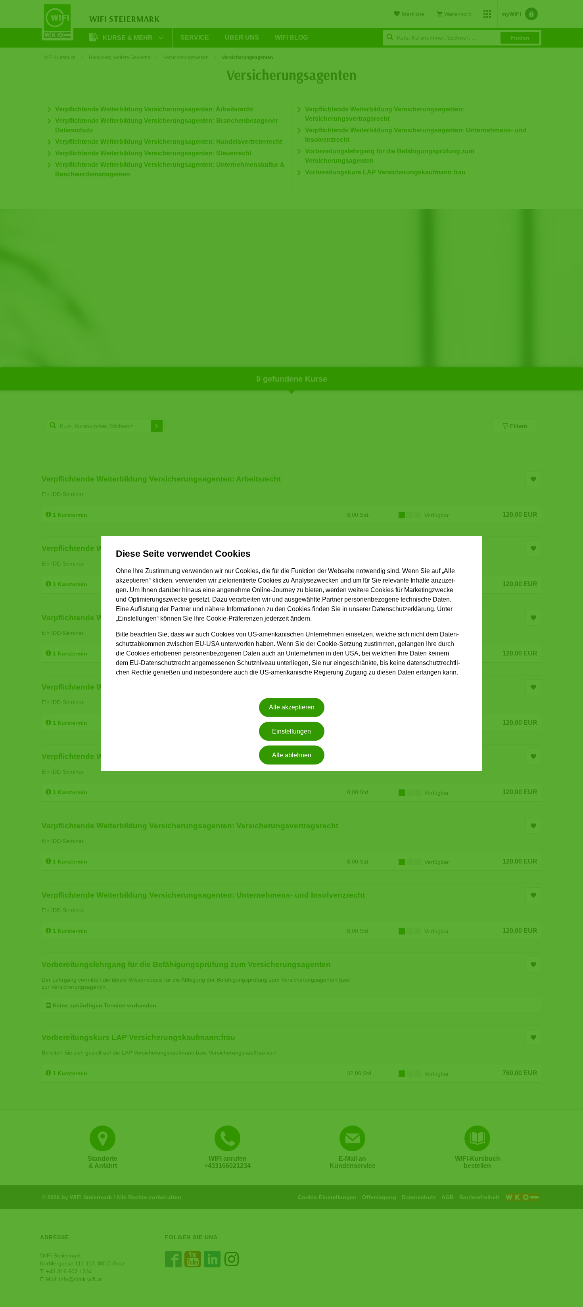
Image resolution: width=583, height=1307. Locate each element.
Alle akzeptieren (292, 707)
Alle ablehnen (291, 755)
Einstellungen (291, 731)
